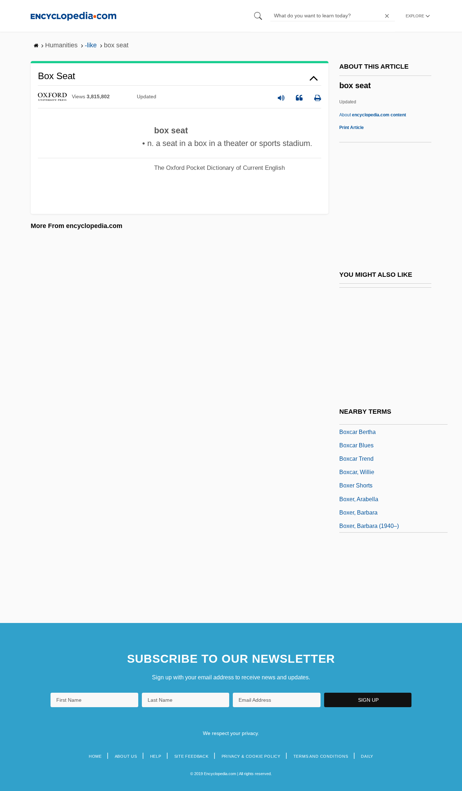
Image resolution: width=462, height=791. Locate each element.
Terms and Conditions (320, 756)
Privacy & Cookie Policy (251, 756)
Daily (367, 756)
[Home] (73, 15)
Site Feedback (191, 756)
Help (155, 756)
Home (95, 756)
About (372, 114)
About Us (126, 756)
